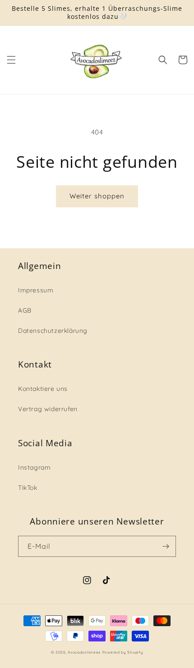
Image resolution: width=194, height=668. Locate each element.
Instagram (34, 467)
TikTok (27, 488)
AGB (25, 310)
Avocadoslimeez (84, 652)
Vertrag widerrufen (48, 409)
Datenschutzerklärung (53, 331)
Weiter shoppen (97, 196)
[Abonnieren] (166, 546)
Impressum (35, 290)
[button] (11, 60)
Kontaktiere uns (43, 389)
